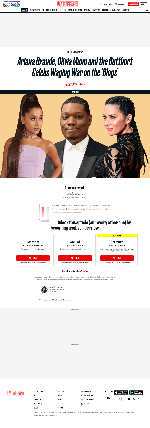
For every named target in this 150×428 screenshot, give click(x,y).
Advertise (58, 412)
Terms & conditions (110, 412)
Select (33, 258)
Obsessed (62, 10)
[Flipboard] (138, 399)
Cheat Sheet (35, 10)
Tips (48, 412)
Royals (71, 10)
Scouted (125, 10)
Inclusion (98, 412)
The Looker (46, 10)
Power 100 (96, 10)
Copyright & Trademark (126, 412)
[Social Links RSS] (134, 399)
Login (85, 271)
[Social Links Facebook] (115, 399)
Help (65, 412)
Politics (78, 10)
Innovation (106, 10)
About (36, 412)
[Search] (147, 10)
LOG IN (143, 4)
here (69, 300)
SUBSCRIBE (133, 4)
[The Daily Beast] (68, 4)
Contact (42, 412)
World (60, 400)
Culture (61, 404)
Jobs (52, 412)
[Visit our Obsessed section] (19, 4)
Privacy (70, 412)
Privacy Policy (108, 279)
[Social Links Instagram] (124, 399)
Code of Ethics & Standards (84, 412)
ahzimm (53, 291)
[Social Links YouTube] (129, 399)
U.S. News (116, 10)
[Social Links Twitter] (120, 399)
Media (54, 10)
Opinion (87, 10)
